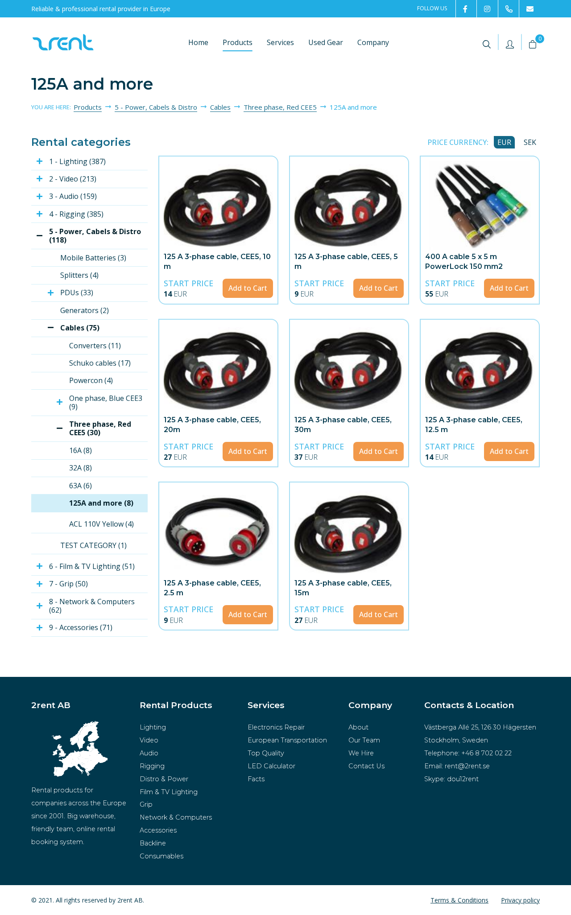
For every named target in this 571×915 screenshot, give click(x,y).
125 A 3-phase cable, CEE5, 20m (212, 425)
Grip (146, 804)
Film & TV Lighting (169, 792)
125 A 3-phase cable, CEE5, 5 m (346, 261)
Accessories (158, 830)
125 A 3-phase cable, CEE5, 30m (343, 425)
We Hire (361, 753)
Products (237, 42)
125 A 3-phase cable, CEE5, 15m (343, 588)
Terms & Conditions (459, 900)
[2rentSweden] (465, 8)
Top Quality (266, 753)
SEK (530, 142)
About (358, 727)
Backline (153, 843)
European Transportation (287, 740)
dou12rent (463, 779)
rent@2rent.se (467, 766)
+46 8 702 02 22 (486, 753)
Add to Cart (247, 288)
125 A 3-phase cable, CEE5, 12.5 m (473, 425)
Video (149, 740)
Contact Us (366, 766)
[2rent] (486, 8)
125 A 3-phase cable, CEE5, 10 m (217, 261)
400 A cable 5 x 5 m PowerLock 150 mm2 (464, 261)
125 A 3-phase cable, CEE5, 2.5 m (212, 588)
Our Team (364, 740)
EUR (504, 142)
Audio (149, 753)
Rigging (152, 766)
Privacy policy (520, 900)
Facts (256, 779)
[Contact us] (529, 8)
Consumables (161, 856)
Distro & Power (164, 779)
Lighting (153, 727)
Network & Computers (176, 817)
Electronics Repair (276, 727)
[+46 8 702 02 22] (508, 8)
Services (280, 42)
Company (373, 42)
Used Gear (325, 42)
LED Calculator (271, 766)
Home (198, 42)
